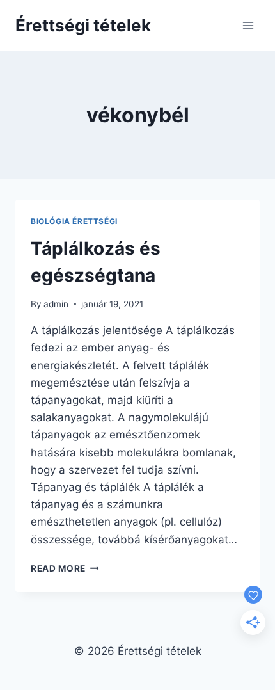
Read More (65, 568)
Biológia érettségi (74, 221)
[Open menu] (248, 25)
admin (55, 304)
